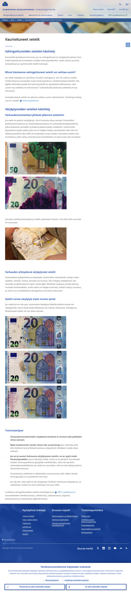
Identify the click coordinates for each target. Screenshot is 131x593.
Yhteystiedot (27, 531)
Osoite (25, 534)
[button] (123, 4)
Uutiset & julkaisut (96, 15)
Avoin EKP (111, 9)
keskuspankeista (31, 101)
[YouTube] (115, 548)
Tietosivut (26, 523)
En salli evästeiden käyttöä (96, 587)
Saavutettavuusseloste (91, 529)
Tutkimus (80, 15)
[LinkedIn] (103, 548)
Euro (70, 15)
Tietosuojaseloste (52, 580)
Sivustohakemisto (9, 539)
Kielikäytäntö (86, 533)
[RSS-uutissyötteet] (126, 548)
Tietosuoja (85, 516)
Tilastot (60, 15)
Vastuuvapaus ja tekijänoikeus (65, 516)
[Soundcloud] (120, 548)
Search (120, 4)
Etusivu (5, 20)
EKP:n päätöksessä (66, 492)
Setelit (19, 20)
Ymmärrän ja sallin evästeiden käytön (34, 587)
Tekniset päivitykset (60, 520)
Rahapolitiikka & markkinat (13, 15)
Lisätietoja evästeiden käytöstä (76, 580)
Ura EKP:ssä (123, 9)
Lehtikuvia (26, 527)
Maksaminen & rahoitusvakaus (40, 15)
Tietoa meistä (98, 9)
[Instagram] (109, 548)
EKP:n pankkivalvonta (116, 15)
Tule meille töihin (29, 520)
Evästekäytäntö (87, 525)
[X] (97, 548)
